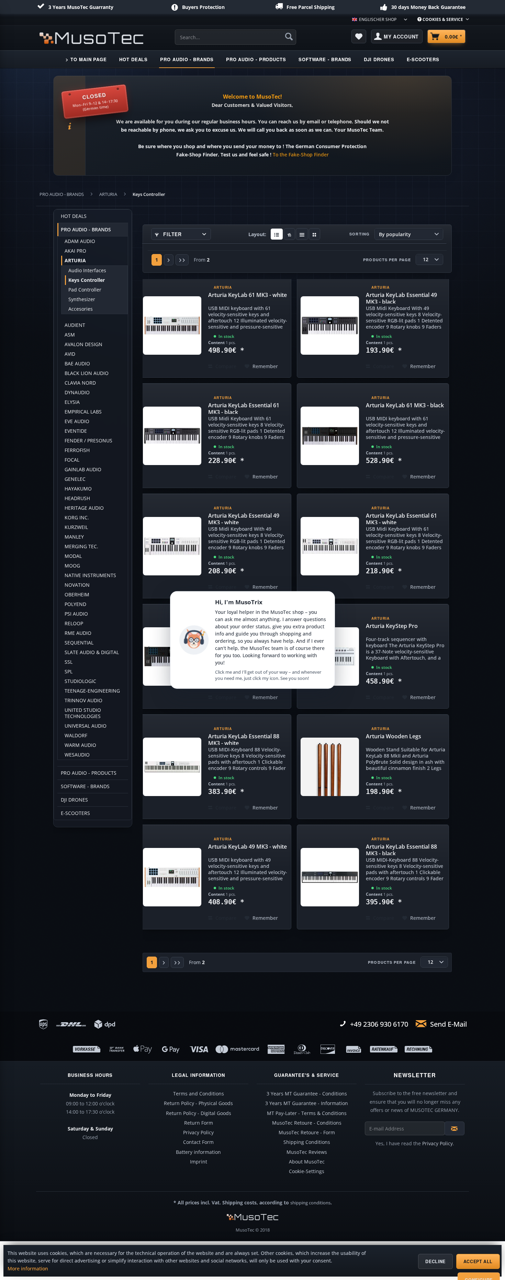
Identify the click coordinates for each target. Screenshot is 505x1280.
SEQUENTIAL (79, 643)
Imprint (198, 1162)
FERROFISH (77, 450)
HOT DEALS (74, 216)
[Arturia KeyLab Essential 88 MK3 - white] (172, 766)
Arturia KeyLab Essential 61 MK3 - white (401, 518)
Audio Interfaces (87, 270)
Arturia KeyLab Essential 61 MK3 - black (243, 407)
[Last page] (182, 259)
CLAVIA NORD (80, 383)
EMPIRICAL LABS (83, 412)
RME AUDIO (78, 633)
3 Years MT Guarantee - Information (306, 1103)
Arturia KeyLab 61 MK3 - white (247, 295)
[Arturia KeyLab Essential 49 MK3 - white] (172, 546)
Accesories (80, 309)
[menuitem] (440, 19)
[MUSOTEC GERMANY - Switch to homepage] (91, 38)
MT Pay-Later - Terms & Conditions (307, 1113)
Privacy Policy (198, 1132)
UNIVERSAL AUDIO (85, 726)
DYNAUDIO (77, 392)
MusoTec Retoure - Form (307, 1132)
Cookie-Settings (306, 1171)
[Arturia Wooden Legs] (330, 766)
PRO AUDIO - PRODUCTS (88, 773)
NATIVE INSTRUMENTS (90, 575)
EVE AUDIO (77, 421)
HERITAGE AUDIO (84, 508)
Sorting (359, 233)
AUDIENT (75, 325)
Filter (172, 234)
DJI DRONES (74, 800)
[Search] (289, 36)
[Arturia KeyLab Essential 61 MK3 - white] (330, 546)
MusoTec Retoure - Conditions (306, 1123)
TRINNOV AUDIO (83, 700)
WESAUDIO (77, 755)
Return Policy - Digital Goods (198, 1113)
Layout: (257, 234)
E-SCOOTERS (75, 813)
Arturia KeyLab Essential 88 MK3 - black (401, 849)
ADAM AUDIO (80, 241)
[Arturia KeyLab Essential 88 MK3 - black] (330, 877)
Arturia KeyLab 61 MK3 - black (405, 405)
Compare (225, 366)
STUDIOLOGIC (80, 681)
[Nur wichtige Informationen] (314, 234)
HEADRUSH (77, 498)
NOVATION (77, 585)
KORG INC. (77, 518)
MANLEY (74, 537)
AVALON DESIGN (83, 344)
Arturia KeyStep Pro (392, 626)
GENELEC (75, 479)
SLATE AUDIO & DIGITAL (92, 652)
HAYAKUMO (78, 489)
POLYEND (75, 604)
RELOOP (74, 623)
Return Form (198, 1123)
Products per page (387, 259)
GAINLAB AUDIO (83, 469)
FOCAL (72, 460)
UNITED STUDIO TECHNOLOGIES (83, 713)
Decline (435, 1261)
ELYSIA (72, 402)
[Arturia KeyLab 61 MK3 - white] (172, 325)
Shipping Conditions (306, 1142)
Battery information (198, 1152)
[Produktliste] (302, 234)
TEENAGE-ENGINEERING (92, 691)
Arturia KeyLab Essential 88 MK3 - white (243, 738)
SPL (68, 672)
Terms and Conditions (198, 1094)
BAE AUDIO (77, 364)
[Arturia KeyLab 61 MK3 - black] (330, 435)
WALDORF (76, 735)
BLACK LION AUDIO (87, 373)
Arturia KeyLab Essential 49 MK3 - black (401, 297)
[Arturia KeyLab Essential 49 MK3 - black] (330, 325)
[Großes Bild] (289, 234)
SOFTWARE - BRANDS (85, 786)
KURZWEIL (76, 527)
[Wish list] (359, 36)
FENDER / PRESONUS (88, 441)
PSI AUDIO (76, 614)
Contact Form (198, 1142)
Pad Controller (84, 290)
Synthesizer (81, 299)
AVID (70, 354)
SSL (68, 662)
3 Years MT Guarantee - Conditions (307, 1094)
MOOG (72, 566)
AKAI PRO (75, 251)
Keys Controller (86, 280)
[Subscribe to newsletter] (454, 1128)
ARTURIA (75, 260)
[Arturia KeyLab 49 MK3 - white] (172, 877)
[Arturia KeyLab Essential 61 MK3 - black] (172, 435)
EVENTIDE (76, 431)
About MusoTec (307, 1162)
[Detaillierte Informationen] (276, 234)
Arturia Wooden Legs (393, 736)
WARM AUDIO (80, 745)
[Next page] (168, 259)
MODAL (73, 556)
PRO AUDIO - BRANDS (86, 230)
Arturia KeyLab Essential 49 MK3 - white (243, 518)
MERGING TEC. (81, 546)
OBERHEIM (77, 595)
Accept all (478, 1261)
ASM (70, 335)
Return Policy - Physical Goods (198, 1103)
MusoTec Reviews (307, 1152)
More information (28, 1269)
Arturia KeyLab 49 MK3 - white (247, 846)
